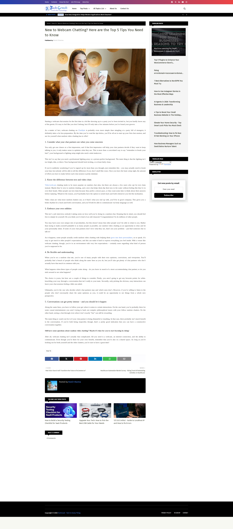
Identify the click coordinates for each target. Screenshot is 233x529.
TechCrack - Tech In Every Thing (69, 513)
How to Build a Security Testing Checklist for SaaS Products (57, 421)
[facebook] (172, 2)
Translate (167, 164)
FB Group (177, 513)
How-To (54, 23)
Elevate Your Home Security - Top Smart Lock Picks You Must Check (167, 124)
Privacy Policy (166, 513)
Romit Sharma (58, 40)
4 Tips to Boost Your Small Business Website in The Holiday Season (167, 113)
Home (47, 2)
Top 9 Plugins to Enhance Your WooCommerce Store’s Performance (166, 61)
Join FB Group (75, 2)
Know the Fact (64, 2)
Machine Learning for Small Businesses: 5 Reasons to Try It (166, 49)
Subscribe (168, 195)
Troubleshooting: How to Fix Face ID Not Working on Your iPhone (167, 134)
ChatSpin (81, 130)
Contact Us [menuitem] (124, 9)
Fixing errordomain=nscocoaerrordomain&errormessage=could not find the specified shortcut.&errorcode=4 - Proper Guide (168, 71)
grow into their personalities (121, 238)
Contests (54, 2)
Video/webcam (50, 185)
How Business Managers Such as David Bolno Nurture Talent (167, 144)
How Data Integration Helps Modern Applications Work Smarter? (88, 15)
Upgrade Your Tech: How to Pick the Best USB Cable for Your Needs (93, 421)
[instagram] (186, 2)
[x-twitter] (175, 2)
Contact (185, 513)
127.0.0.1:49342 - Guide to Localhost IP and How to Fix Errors (129, 421)
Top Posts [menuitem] (84, 9)
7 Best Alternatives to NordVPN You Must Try (168, 82)
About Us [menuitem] (113, 9)
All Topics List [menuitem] (98, 9)
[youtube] (183, 2)
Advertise (86, 2)
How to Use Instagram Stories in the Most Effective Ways (167, 92)
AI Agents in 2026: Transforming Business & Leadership (167, 103)
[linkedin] (179, 2)
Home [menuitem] (74, 9)
